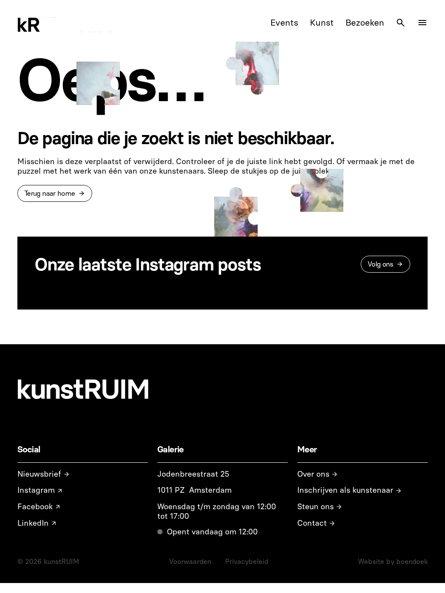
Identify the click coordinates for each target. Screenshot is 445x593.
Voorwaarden (190, 561)
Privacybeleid (246, 561)
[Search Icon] (400, 22)
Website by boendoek (393, 561)
